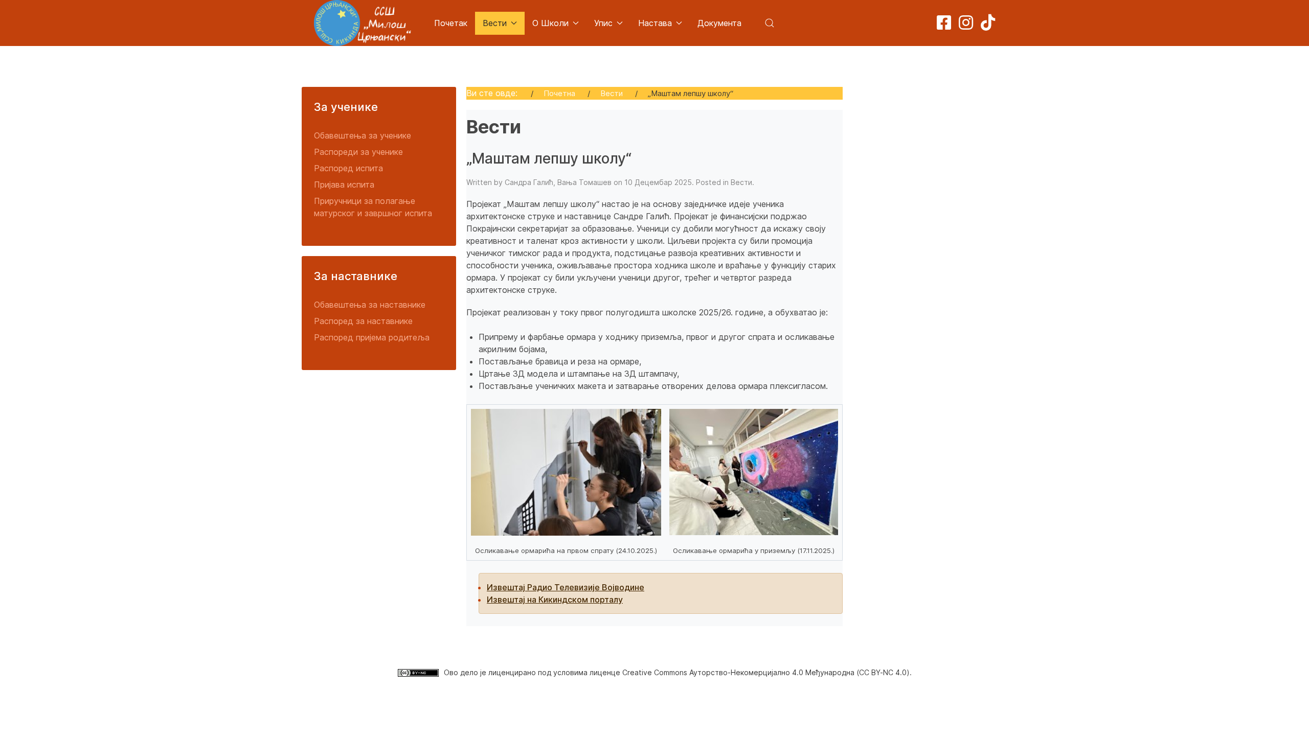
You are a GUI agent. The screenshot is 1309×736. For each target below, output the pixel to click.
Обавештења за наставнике (369, 305)
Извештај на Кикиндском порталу (555, 599)
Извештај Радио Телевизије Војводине (565, 587)
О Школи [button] (550, 23)
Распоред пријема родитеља (372, 337)
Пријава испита (344, 184)
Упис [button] (603, 23)
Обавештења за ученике (362, 135)
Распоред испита (348, 168)
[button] (769, 23)
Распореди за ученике (358, 152)
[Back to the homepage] (362, 23)
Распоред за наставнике (363, 321)
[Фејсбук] (944, 25)
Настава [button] (655, 23)
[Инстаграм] (966, 25)
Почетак (450, 23)
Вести (741, 182)
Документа (719, 23)
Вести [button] (495, 23)
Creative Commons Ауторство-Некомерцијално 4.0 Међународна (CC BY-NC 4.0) (766, 672)
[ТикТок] (988, 25)
